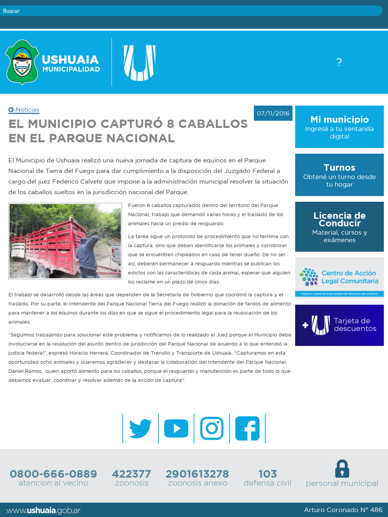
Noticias (26, 109)
